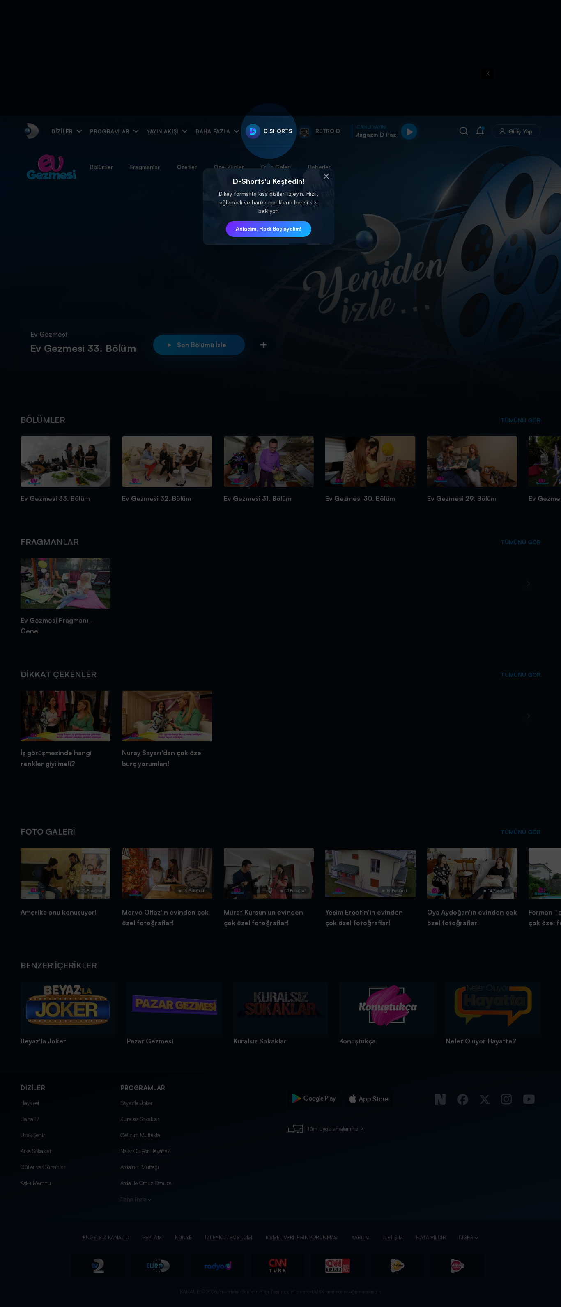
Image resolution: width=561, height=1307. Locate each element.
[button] (326, 176)
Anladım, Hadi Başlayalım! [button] (268, 228)
